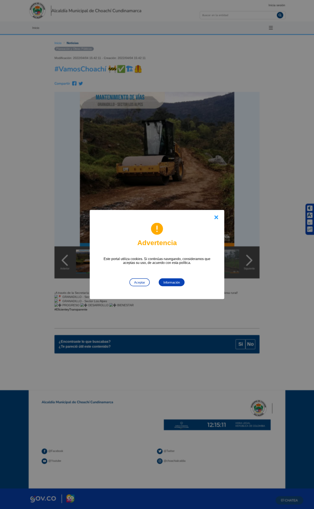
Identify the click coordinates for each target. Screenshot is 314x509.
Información (171, 282)
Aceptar (139, 282)
